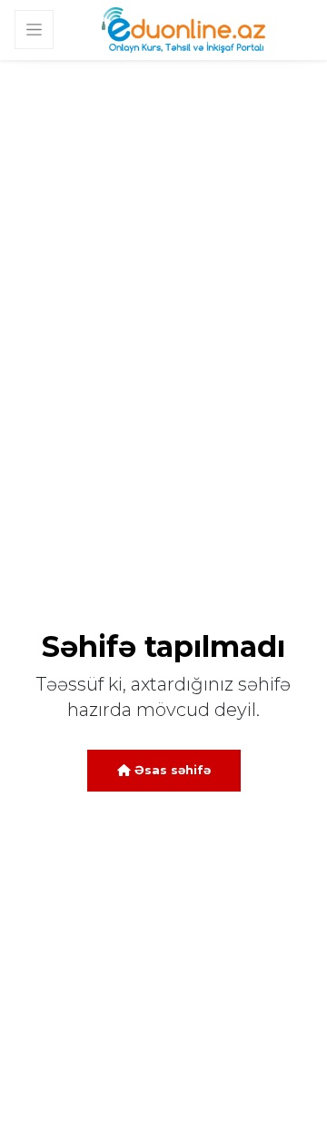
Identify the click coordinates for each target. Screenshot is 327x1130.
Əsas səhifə (171, 769)
